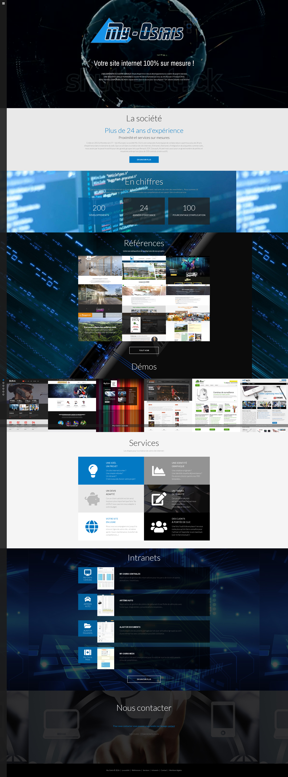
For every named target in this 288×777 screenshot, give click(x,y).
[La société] (3, 383)
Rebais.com (175, 320)
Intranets (155, 770)
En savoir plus (144, 159)
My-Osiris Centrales (130, 573)
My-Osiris (109, 770)
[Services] (3, 388)
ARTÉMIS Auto (126, 600)
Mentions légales (175, 770)
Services (146, 770)
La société (125, 770)
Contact (164, 770)
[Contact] (3, 394)
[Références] (3, 386)
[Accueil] (3, 380)
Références (136, 770)
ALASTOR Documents (130, 627)
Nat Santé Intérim (166, 291)
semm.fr (134, 263)
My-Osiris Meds (127, 653)
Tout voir (144, 350)
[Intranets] (3, 391)
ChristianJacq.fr (124, 320)
